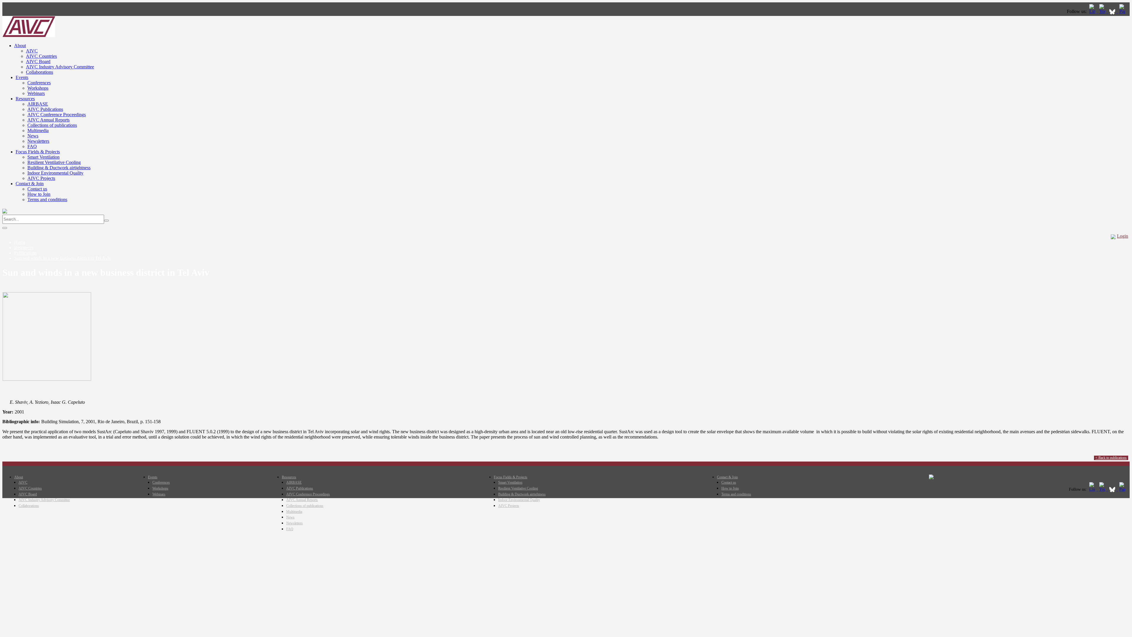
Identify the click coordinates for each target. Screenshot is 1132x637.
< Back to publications (1111, 458)
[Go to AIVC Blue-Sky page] (1113, 11)
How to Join (38, 194)
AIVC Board (38, 61)
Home (20, 242)
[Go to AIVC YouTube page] (1103, 11)
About (20, 45)
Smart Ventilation (43, 157)
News (32, 135)
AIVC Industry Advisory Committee (60, 66)
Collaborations (39, 72)
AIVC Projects (41, 178)
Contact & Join (30, 183)
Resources (25, 98)
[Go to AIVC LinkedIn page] (1093, 11)
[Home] (28, 35)
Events (22, 77)
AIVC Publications (45, 109)
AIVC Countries (41, 56)
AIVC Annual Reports (48, 119)
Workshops (37, 88)
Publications (25, 252)
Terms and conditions (47, 199)
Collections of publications (52, 125)
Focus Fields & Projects (38, 151)
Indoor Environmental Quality (55, 172)
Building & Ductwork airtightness (59, 167)
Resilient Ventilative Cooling (54, 162)
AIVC (32, 50)
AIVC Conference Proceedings (56, 114)
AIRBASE (37, 103)
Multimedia (38, 130)
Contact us (37, 188)
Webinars (36, 93)
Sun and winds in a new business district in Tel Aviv (62, 258)
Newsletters (38, 141)
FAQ (32, 146)
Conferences (39, 82)
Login (1122, 236)
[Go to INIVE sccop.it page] (1124, 11)
